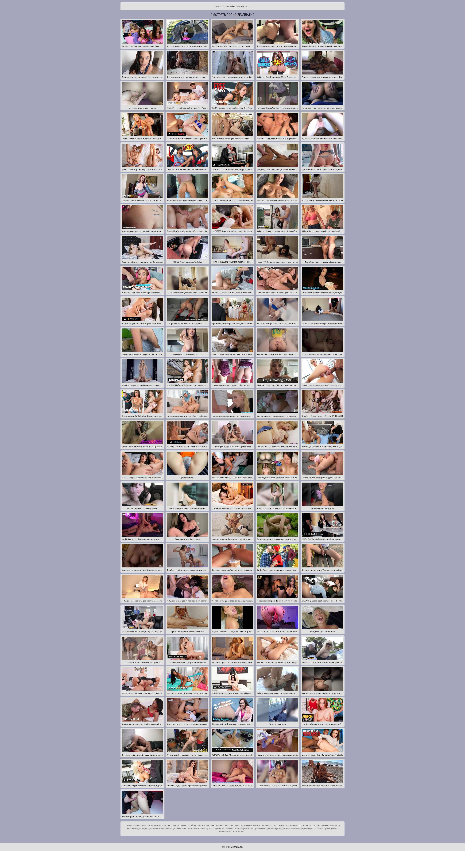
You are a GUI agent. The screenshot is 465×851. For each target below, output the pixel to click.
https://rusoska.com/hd (241, 6)
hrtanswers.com (235, 847)
